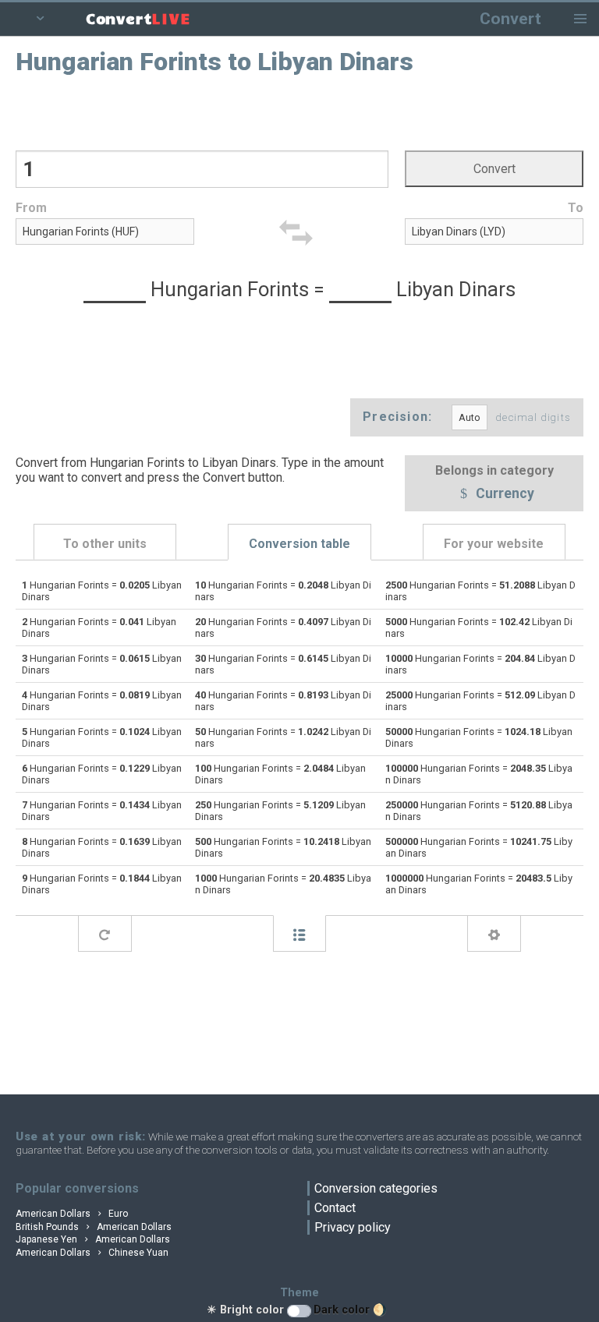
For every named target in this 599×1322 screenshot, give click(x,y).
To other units (105, 543)
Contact (335, 1207)
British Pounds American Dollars (94, 1226)
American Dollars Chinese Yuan (92, 1252)
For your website (494, 543)
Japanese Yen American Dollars (93, 1239)
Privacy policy (352, 1227)
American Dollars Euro (72, 1213)
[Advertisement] (300, 111)
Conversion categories (376, 1188)
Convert (510, 18)
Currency (503, 494)
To (575, 207)
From (31, 207)
